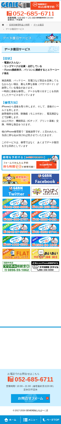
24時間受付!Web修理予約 (44, 6)
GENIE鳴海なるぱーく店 (37, 410)
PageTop (51, 419)
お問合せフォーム (30, 398)
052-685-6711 (30, 13)
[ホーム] (3, 24)
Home (10, 419)
